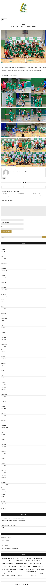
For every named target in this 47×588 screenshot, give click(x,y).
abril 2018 (3, 468)
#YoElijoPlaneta (20, 195)
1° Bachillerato (3, 558)
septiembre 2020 (4, 399)
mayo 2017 (3, 491)
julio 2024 (3, 299)
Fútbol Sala (18, 573)
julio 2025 (3, 273)
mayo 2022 (3, 353)
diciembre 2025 (4, 263)
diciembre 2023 (4, 315)
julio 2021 (3, 375)
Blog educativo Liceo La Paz (23, 584)
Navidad (40, 573)
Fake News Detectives (5, 527)
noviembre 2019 (4, 422)
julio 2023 (3, 325)
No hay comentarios (26, 29)
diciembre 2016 (4, 503)
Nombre (3, 217)
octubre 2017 (3, 482)
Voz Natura (38, 575)
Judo (30, 573)
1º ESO (32, 558)
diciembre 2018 (4, 449)
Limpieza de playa (15, 548)
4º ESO (31, 564)
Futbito (3, 178)
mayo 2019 (3, 437)
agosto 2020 (3, 401)
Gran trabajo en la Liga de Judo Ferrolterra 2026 (9, 525)
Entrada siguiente (34, 187)
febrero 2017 (3, 498)
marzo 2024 (3, 308)
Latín (33, 573)
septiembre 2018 (4, 456)
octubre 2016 (3, 508)
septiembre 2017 (4, 484)
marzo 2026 (3, 256)
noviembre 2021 (4, 368)
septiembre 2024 (4, 296)
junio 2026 (3, 249)
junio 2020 (3, 406)
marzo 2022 (3, 358)
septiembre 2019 (4, 427)
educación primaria (5, 573)
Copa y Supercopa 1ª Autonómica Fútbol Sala (6, 196)
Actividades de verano (11, 569)
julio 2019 (3, 432)
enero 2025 (3, 287)
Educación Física (30, 571)
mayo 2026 (3, 251)
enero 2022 (3, 363)
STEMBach (20, 575)
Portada (20, 579)
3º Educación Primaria (26, 561)
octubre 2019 (3, 425)
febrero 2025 (3, 284)
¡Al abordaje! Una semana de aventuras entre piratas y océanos (12, 518)
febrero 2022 (3, 361)
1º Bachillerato (10, 558)
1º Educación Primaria (23, 558)
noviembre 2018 (4, 451)
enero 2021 (3, 389)
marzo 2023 (3, 334)
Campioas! (9, 537)
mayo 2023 (3, 330)
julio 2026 (3, 246)
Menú (4, 19)
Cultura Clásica (11, 571)
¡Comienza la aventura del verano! (7, 522)
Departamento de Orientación (21, 571)
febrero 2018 (3, 472)
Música (36, 573)
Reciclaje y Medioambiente (8, 575)
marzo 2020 (3, 413)
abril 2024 (3, 306)
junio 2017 (3, 489)
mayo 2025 (3, 277)
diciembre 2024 (4, 289)
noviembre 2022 (4, 344)
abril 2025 (3, 280)
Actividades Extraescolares (25, 569)
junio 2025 (3, 275)
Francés (12, 573)
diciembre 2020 (4, 391)
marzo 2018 (3, 470)
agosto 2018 (3, 458)
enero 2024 (3, 313)
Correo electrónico (5, 222)
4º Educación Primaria (21, 563)
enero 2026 (3, 261)
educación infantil (38, 571)
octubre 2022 (3, 346)
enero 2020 (3, 418)
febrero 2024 (3, 311)
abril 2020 (3, 410)
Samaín (17, 575)
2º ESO (17, 561)
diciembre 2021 (4, 365)
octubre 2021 (3, 370)
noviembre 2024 (4, 292)
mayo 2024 (3, 303)
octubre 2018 (3, 453)
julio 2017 (3, 487)
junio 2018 (3, 463)
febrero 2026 (3, 258)
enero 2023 (3, 339)
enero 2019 (3, 446)
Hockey (25, 573)
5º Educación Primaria (14, 566)
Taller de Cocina (25, 575)
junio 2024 (3, 301)
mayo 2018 (3, 465)
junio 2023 (3, 327)
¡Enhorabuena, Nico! (9, 542)
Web (2, 226)
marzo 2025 (3, 282)
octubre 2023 (3, 320)
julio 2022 (3, 349)
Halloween (22, 573)
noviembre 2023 (4, 318)
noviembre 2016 (4, 506)
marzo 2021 (3, 384)
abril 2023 (3, 332)
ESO (10, 573)
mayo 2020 (3, 408)
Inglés (28, 573)
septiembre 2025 (4, 270)
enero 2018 (3, 475)
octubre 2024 (3, 294)
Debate (15, 571)
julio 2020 (3, 403)
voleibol (33, 575)
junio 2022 (3, 351)
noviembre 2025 (4, 265)
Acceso (25, 579)
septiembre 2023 (4, 322)
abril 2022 (3, 356)
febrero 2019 (3, 444)
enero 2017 (3, 501)
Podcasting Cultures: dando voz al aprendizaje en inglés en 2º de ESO (13, 520)
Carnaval (6, 571)
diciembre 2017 (4, 477)
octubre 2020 (3, 396)
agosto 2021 (3, 372)
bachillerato (38, 569)
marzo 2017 (3, 496)
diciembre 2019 (4, 420)
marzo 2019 (3, 441)
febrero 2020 (3, 415)
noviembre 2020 (4, 394)
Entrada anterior (12, 187)
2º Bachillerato (39, 558)
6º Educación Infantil (28, 566)
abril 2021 (3, 382)
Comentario (4, 204)
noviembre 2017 (4, 479)
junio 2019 (3, 434)
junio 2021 (3, 377)
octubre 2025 (3, 268)
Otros (23, 24)
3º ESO (36, 561)
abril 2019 (3, 439)
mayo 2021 (3, 380)
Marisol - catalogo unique (5, 548)
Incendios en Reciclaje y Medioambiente (37, 196)
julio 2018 (3, 460)
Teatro (30, 575)
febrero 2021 (3, 387)
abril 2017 (3, 494)
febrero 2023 (3, 337)
